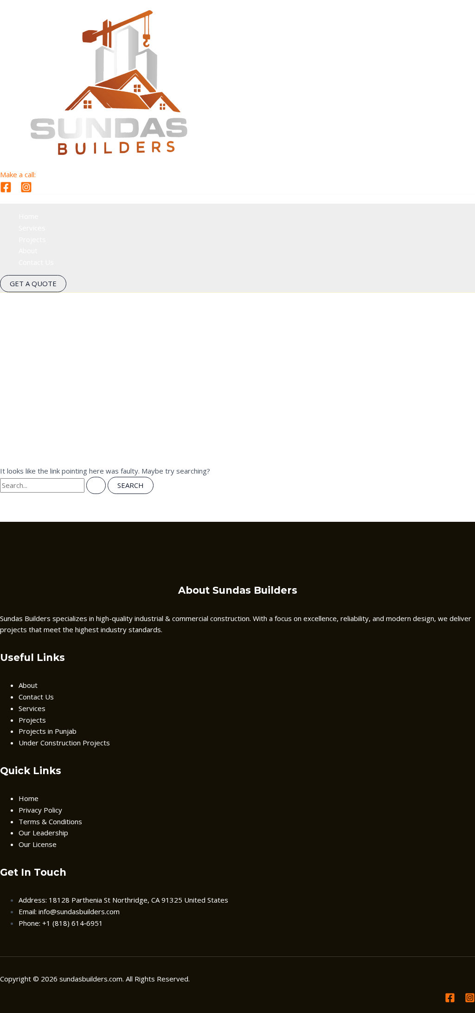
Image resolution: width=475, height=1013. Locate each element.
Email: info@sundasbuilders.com (69, 911)
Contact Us (36, 262)
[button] (33, 283)
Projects (32, 239)
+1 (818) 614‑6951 (68, 174)
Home (29, 216)
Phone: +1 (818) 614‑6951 (61, 923)
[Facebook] (6, 190)
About (28, 250)
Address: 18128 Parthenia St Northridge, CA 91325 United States (123, 899)
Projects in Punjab (48, 731)
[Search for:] (54, 485)
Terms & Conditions (50, 821)
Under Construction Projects (64, 742)
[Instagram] (26, 190)
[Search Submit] (96, 485)
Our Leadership (43, 832)
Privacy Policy (40, 809)
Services (32, 227)
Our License (38, 844)
